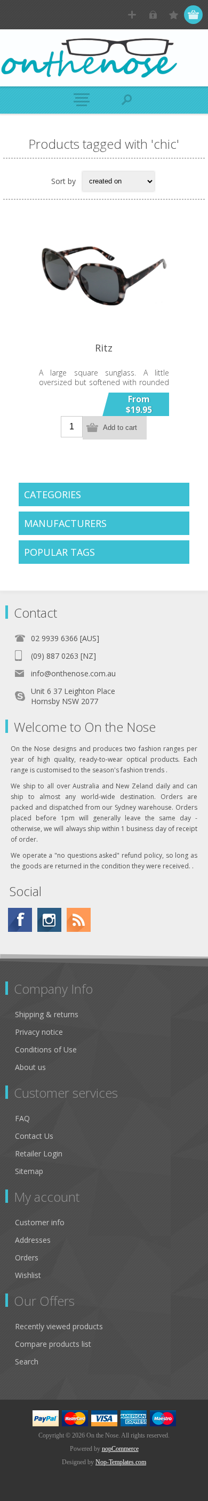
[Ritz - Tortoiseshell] (104, 276)
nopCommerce (120, 1448)
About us (30, 1067)
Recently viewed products (59, 1326)
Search (26, 1361)
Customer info (40, 1222)
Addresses (33, 1240)
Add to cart (120, 428)
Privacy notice (39, 1032)
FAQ (22, 1118)
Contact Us (34, 1136)
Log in (152, 14)
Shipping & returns (46, 1014)
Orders (26, 1257)
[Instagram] (49, 920)
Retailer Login (38, 1153)
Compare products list (53, 1344)
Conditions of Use (46, 1049)
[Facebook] (20, 920)
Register (132, 14)
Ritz (104, 347)
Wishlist (28, 1275)
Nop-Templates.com (120, 1462)
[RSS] (79, 920)
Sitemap (29, 1171)
